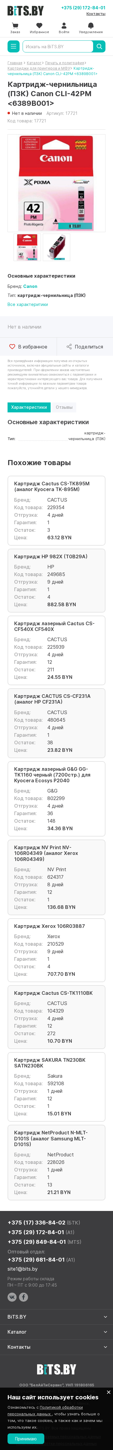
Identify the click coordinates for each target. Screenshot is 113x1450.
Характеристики (29, 407)
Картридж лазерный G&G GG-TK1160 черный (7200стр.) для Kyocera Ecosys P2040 (52, 774)
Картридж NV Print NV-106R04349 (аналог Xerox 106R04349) (46, 853)
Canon (30, 286)
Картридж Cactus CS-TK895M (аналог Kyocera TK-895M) (51, 486)
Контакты (95, 13)
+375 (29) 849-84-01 (44, 1242)
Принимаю (26, 1438)
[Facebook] (23, 1297)
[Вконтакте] (12, 1297)
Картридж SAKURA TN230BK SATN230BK (50, 1063)
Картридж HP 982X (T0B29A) (51, 557)
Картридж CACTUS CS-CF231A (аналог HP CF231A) (52, 699)
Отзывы (64, 407)
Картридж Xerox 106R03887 (49, 926)
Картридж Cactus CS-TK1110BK (53, 993)
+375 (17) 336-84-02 (44, 1222)
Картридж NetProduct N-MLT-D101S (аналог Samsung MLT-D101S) (51, 1138)
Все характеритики (28, 304)
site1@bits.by (23, 1269)
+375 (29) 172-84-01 (83, 7)
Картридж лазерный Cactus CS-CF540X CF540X (54, 626)
